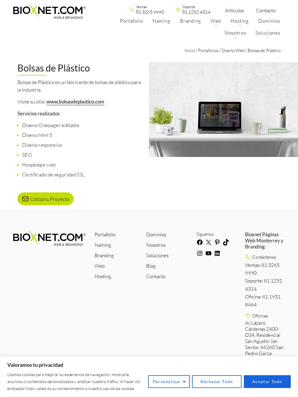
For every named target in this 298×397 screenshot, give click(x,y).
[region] (149, 376)
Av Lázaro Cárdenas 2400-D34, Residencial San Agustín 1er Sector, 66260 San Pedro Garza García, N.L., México (264, 344)
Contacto (266, 10)
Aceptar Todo (267, 381)
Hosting (103, 276)
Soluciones (157, 255)
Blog (151, 266)
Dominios (156, 234)
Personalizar (167, 381)
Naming (103, 245)
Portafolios (208, 50)
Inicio (190, 50)
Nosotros (156, 245)
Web (100, 266)
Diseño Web (232, 50)
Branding (104, 255)
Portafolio (105, 234)
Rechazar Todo (217, 381)
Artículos (234, 10)
